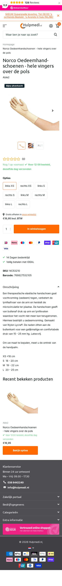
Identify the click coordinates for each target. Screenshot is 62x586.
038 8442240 (16, 482)
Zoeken (55, 34)
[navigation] (21, 145)
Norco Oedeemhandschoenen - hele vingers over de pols (20, 429)
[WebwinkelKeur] (31, 529)
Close (58, 15)
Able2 (6, 77)
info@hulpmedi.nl (18, 487)
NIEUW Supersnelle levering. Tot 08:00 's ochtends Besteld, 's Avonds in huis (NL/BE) (28, 15)
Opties (7, 177)
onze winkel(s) (29, 214)
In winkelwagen (36, 228)
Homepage (8, 44)
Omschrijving (11, 286)
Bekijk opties (20, 450)
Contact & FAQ (5, 25)
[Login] (51, 26)
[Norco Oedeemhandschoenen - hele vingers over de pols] (20, 401)
